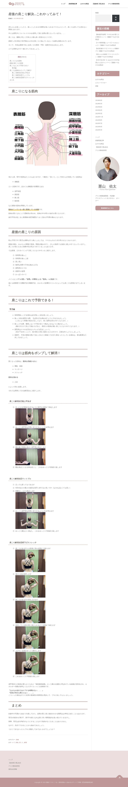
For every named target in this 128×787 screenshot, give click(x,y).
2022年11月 (99, 117)
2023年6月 (98, 110)
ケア (13, 742)
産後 (17, 739)
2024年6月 (98, 100)
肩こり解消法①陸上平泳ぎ (21, 73)
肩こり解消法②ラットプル (21, 75)
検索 (97, 13)
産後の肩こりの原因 (16, 63)
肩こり (21, 742)
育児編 (14, 68)
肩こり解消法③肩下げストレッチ (23, 77)
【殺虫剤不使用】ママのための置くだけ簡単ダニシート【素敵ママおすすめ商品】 (107, 36)
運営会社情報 (12, 769)
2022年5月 (98, 130)
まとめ (12, 80)
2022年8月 (98, 120)
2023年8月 (98, 107)
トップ (63, 3)
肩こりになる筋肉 (16, 61)
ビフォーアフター (101, 83)
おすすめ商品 (84, 3)
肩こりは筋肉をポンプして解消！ (21, 70)
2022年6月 (98, 127)
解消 (25, 742)
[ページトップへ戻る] (119, 777)
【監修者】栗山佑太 (98, 3)
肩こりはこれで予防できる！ (19, 65)
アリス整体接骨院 (114, 3)
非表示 (24, 57)
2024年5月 (98, 104)
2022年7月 (98, 123)
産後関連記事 (73, 3)
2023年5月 (98, 113)
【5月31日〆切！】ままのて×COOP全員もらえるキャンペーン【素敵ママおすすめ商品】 (107, 62)
